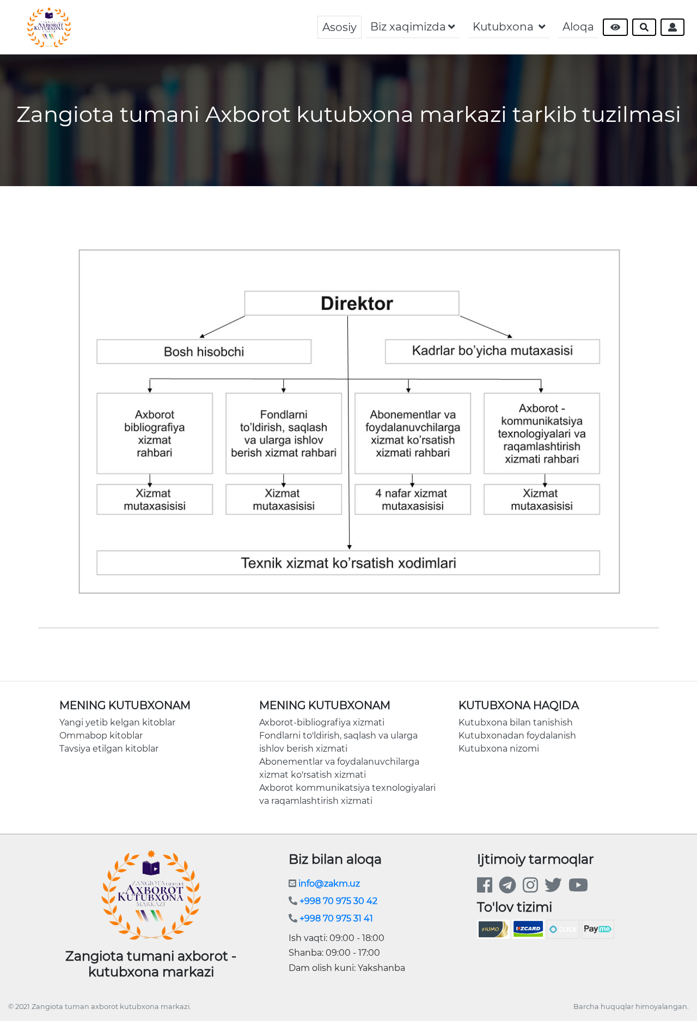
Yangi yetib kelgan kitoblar (117, 722)
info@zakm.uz (328, 883)
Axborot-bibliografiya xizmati (321, 722)
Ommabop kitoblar (101, 735)
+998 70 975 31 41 (335, 918)
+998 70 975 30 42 (337, 901)
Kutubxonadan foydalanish (517, 735)
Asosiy (339, 27)
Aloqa (578, 26)
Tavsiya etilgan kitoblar (108, 748)
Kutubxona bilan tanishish (515, 722)
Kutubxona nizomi (498, 748)
